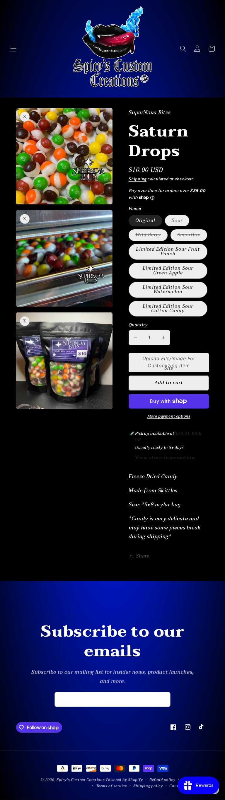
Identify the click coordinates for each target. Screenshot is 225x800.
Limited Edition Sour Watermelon (168, 289)
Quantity (138, 325)
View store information (165, 457)
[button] (13, 49)
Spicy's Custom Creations (81, 780)
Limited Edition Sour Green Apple (168, 270)
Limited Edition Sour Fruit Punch (168, 251)
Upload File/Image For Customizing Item (168, 361)
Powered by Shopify (124, 780)
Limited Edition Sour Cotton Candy (168, 308)
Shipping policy (148, 786)
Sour (180, 221)
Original (145, 220)
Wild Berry (151, 236)
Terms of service (111, 786)
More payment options (168, 416)
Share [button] (142, 556)
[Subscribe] (163, 699)
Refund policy (162, 780)
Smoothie (192, 236)
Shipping (137, 179)
